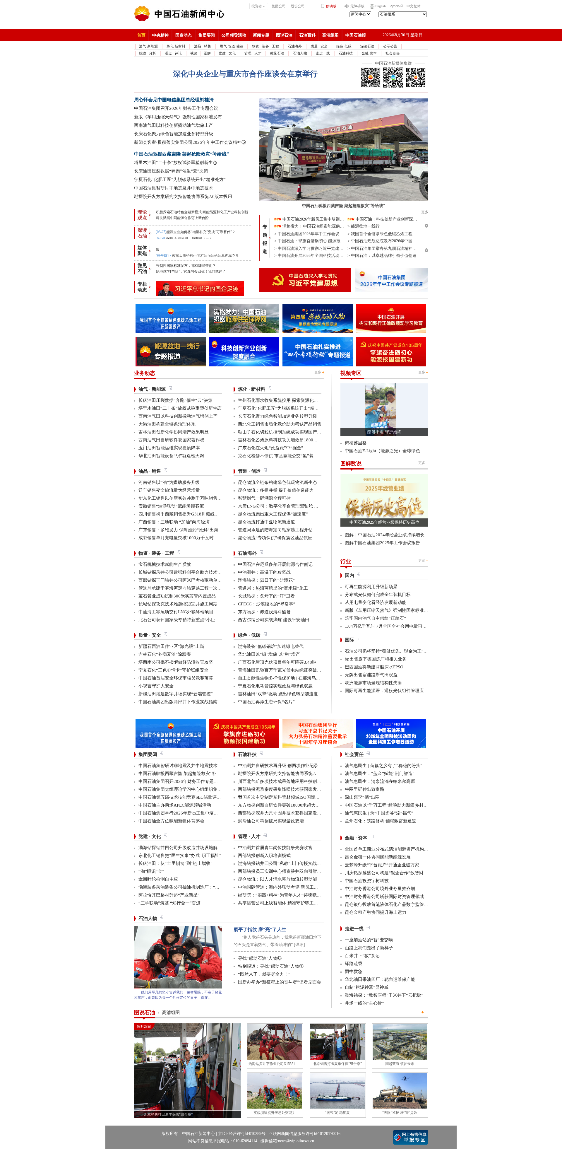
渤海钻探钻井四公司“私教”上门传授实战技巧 (281, 863)
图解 (207, 53)
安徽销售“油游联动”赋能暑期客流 (171, 506)
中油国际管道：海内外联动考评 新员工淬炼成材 (284, 887)
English (380, 6)
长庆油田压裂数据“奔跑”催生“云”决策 (171, 171)
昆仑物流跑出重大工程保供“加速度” (273, 514)
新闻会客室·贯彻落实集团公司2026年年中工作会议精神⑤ (190, 142)
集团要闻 (206, 35)
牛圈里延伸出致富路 (364, 789)
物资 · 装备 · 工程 (265, 46)
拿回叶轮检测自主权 (158, 879)
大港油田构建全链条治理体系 (167, 424)
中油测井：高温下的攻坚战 (264, 572)
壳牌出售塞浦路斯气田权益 (371, 674)
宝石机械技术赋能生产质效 (164, 564)
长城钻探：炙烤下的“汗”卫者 (266, 596)
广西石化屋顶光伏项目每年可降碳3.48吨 (277, 662)
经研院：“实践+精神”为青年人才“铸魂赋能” (280, 895)
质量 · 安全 (319, 46)
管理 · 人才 (252, 53)
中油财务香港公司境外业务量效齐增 (380, 888)
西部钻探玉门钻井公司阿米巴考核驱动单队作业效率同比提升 (197, 580)
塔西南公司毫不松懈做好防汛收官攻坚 (175, 662)
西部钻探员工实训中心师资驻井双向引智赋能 (282, 871)
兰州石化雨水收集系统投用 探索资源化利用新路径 (287, 400)
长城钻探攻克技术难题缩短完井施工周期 (177, 604)
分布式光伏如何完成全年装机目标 (378, 594)
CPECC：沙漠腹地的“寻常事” (266, 604)
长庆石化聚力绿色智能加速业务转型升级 (173, 134)
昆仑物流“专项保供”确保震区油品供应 (275, 537)
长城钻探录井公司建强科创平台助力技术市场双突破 (188, 572)
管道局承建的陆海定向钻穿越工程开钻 (275, 529)
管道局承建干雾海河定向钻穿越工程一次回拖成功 (186, 588)
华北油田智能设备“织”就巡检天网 (171, 455)
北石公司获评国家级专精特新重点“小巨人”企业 (184, 619)
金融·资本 (369, 53)
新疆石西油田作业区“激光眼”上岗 (171, 646)
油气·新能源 (148, 46)
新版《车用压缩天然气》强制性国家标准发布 (178, 117)
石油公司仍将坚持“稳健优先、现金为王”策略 (388, 651)
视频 (193, 53)
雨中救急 (353, 971)
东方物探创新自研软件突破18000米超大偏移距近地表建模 (294, 805)
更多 (317, 372)
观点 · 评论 (173, 53)
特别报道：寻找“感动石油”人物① (271, 966)
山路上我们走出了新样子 (369, 947)
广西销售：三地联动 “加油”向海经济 (174, 522)
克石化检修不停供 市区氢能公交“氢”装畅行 (280, 455)
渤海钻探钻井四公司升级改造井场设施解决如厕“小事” (191, 847)
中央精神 (160, 35)
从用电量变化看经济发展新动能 (375, 602)
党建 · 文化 (227, 53)
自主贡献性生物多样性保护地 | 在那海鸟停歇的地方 (288, 678)
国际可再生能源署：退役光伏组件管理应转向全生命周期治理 (404, 690)
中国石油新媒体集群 (393, 63)
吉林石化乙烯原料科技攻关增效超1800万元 (280, 440)
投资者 (256, 6)
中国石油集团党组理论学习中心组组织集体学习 (184, 789)
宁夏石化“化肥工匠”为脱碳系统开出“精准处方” (180, 179)
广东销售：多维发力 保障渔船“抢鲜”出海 (178, 529)
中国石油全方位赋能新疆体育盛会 (171, 821)
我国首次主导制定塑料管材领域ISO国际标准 (281, 797)
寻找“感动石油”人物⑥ (260, 958)
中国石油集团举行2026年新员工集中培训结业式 (184, 813)
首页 (141, 35)
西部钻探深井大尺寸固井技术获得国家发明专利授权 (288, 813)
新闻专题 (261, 35)
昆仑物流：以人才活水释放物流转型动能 (277, 879)
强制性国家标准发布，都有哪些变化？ (186, 266)
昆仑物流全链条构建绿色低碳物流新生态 (277, 482)
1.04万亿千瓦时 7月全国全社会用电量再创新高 (390, 626)
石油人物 (300, 53)
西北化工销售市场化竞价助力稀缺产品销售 (279, 424)
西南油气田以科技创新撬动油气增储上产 (173, 125)
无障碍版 (357, 6)
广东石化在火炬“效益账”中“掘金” (270, 447)
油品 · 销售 (202, 46)
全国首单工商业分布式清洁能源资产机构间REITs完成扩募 (401, 849)
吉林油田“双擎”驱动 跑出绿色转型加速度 (278, 694)
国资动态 (183, 35)
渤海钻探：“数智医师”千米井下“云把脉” (384, 995)
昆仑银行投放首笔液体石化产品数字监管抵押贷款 (393, 904)
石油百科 (307, 35)
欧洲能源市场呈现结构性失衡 (373, 682)
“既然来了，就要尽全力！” (264, 974)
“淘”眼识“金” (151, 871)
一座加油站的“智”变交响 (369, 940)
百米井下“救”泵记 (362, 955)
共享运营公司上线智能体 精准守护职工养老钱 (282, 903)
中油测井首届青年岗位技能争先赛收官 (275, 847)
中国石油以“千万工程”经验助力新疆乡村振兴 (388, 805)
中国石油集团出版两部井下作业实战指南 (177, 701)
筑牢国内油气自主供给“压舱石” (375, 618)
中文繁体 (414, 6)
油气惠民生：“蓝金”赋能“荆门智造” (379, 773)
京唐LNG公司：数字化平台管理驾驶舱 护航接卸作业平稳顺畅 (298, 506)
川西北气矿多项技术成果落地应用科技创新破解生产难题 (293, 781)
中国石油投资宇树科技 (367, 880)
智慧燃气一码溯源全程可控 (264, 498)
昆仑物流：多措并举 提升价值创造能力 (276, 490)
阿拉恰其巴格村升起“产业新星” (169, 895)
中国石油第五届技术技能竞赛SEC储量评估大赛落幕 (188, 797)
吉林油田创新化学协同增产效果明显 (173, 432)
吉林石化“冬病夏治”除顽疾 (164, 654)
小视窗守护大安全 (156, 686)
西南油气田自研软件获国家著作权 (171, 440)
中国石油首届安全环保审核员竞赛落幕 (175, 678)
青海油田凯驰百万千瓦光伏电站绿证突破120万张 (285, 670)
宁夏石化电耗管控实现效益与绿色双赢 (275, 686)
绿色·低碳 (344, 46)
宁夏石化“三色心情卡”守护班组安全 (173, 670)
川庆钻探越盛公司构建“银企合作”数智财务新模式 (393, 872)
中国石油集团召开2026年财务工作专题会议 (176, 108)
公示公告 (390, 46)
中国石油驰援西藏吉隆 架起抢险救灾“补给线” (181, 153)
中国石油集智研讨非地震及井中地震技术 (173, 188)
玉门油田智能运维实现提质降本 (169, 447)
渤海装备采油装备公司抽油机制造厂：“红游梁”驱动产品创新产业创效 (206, 887)
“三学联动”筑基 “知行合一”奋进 (169, 903)
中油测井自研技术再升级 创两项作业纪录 (278, 765)
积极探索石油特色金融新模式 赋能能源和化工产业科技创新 (202, 212)
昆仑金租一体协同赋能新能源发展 (378, 857)
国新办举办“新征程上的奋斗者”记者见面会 (279, 982)
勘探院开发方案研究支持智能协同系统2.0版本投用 (183, 196)
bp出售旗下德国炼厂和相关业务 (376, 659)
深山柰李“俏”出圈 (362, 797)
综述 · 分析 (147, 53)
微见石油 (277, 53)
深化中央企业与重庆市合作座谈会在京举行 (245, 74)
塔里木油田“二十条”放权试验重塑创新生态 (175, 162)
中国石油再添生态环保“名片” (266, 701)
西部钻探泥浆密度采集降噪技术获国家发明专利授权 (288, 789)
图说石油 (284, 35)
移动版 (331, 6)
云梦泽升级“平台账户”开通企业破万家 (382, 865)
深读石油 (367, 46)
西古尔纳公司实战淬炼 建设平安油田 (273, 619)
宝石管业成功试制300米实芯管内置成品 (177, 596)
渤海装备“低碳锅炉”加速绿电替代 (271, 646)
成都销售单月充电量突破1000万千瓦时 (176, 537)
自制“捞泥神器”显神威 (366, 987)
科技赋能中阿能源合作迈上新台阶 (182, 218)
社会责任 (392, 53)
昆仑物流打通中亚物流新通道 (266, 522)
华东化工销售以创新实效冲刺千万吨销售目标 (182, 498)
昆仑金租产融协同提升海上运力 (375, 912)
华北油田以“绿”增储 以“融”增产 (269, 654)
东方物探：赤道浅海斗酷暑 (264, 612)
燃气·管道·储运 (231, 46)
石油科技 (346, 53)
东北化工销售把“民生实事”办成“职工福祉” (179, 855)
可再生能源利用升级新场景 (371, 586)
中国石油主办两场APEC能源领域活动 (174, 805)
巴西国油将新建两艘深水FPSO (374, 667)
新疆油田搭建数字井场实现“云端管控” (175, 694)
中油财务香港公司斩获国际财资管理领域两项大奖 (393, 896)
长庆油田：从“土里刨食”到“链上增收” (175, 863)
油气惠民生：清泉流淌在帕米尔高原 (380, 781)
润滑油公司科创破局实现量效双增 (271, 821)
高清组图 (330, 35)
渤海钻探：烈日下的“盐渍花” (266, 580)
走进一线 (323, 53)
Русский (396, 6)
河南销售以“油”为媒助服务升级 (169, 482)
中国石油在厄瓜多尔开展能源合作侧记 (275, 564)
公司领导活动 (234, 35)
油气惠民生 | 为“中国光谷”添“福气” (379, 813)
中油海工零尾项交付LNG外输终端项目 (175, 612)
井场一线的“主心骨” (364, 1003)
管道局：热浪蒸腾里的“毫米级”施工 (273, 588)
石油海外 (295, 46)
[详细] (299, 945)
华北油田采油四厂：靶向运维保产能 (380, 979)
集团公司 (279, 6)
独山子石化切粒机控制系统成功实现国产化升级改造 (288, 432)
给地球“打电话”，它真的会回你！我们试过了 (191, 271)
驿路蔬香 (353, 963)
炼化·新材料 (176, 46)
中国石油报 (355, 35)
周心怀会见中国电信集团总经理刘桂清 (174, 99)
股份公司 (298, 6)
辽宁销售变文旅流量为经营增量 (169, 490)
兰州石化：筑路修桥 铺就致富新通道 (380, 821)
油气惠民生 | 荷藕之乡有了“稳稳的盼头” (383, 765)
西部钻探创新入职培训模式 (264, 855)
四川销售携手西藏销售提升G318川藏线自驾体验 (185, 514)
